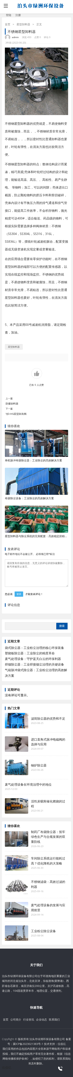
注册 (18, 15)
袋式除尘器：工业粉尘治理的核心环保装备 (34, 648)
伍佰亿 (62, 1044)
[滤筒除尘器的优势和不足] (16, 720)
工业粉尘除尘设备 (43, 931)
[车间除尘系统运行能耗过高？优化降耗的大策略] (16, 863)
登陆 (8, 15)
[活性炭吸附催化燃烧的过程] (16, 806)
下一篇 (9, 408)
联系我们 (54, 1019)
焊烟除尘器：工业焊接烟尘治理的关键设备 (34, 664)
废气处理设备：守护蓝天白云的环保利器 (33, 659)
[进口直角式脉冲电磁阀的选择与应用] (16, 744)
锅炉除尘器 (39, 765)
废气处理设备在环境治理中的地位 (28, 784)
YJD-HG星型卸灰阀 (16, 414)
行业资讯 (28, 1019)
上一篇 (9, 398)
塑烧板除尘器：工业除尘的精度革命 (30, 653)
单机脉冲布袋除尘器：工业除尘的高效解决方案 (33, 460)
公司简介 (15, 1019)
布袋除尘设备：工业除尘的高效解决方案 (29, 498)
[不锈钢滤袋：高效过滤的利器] (16, 886)
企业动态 (41, 1019)
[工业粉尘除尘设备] (16, 933)
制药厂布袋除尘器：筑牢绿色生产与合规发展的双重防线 (48, 837)
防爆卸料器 (12, 403)
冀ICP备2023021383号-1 (28, 1044)
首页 (7, 24)
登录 (19, 594)
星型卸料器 (23, 24)
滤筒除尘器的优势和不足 (48, 718)
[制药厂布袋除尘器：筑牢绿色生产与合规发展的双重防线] (16, 839)
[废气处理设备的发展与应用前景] (16, 909)
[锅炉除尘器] (16, 767)
